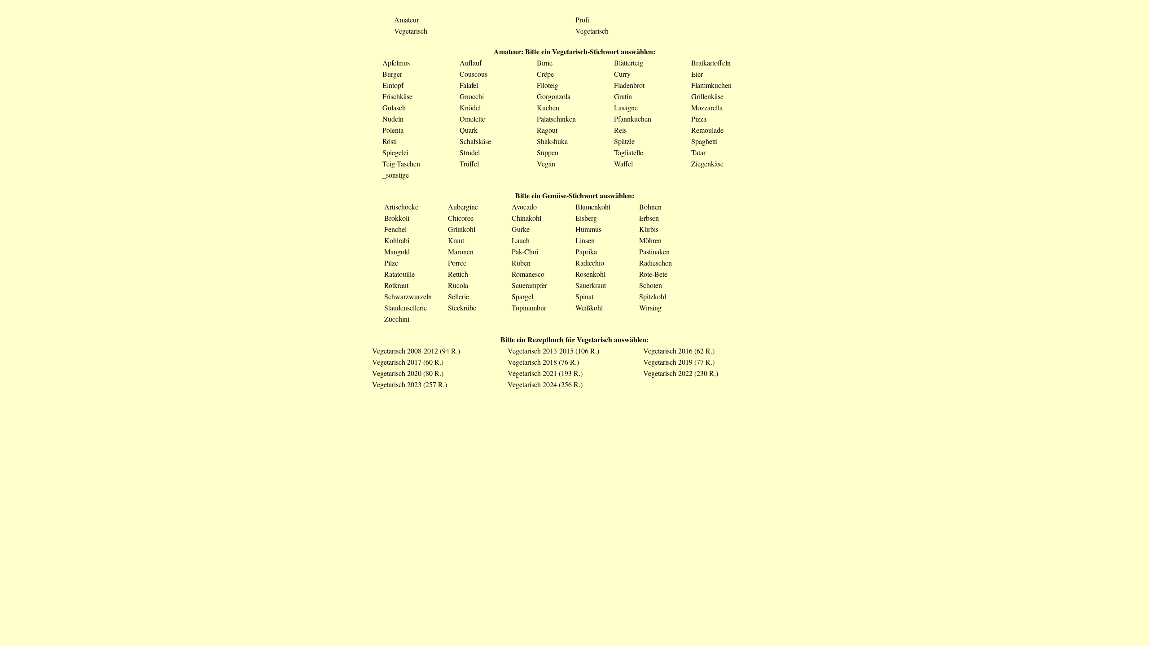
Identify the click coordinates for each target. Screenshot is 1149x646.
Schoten (650, 285)
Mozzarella (707, 107)
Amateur (406, 19)
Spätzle (624, 141)
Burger (392, 74)
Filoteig (547, 85)
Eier (697, 74)
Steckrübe (462, 307)
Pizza (698, 118)
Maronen (461, 251)
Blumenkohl (592, 206)
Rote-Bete (653, 274)
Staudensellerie (405, 307)
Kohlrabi (396, 240)
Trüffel (469, 163)
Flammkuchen (711, 85)
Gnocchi (472, 96)
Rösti (389, 141)
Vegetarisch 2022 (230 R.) (680, 373)
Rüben (521, 262)
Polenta (392, 130)
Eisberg (586, 218)
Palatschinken (556, 118)
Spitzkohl (652, 296)
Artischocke (401, 206)
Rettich (458, 274)
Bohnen (650, 206)
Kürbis (648, 229)
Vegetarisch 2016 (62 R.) (679, 350)
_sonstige (395, 174)
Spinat (584, 296)
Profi (582, 19)
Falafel (469, 85)
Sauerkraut (590, 285)
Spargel (522, 296)
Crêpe (545, 74)
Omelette (472, 118)
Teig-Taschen (401, 163)
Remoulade (707, 130)
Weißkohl (589, 307)
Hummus (588, 229)
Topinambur (529, 307)
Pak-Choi (525, 251)
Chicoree (461, 218)
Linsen (585, 240)
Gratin (623, 96)
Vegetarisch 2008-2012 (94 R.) (416, 350)
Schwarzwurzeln (408, 296)
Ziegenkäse (707, 163)
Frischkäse (397, 96)
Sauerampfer (529, 285)
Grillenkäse (707, 96)
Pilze (391, 262)
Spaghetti (704, 141)
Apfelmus (396, 62)
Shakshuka (552, 141)
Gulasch (394, 107)
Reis (620, 130)
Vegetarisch (410, 30)
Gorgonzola (553, 96)
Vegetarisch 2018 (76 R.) (543, 362)
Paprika (586, 251)
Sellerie (458, 296)
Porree (457, 262)
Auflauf (471, 62)
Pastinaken (654, 251)
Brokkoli (396, 218)
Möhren (650, 240)
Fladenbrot (629, 85)
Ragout (547, 130)
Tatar (698, 152)
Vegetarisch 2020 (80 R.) (407, 373)
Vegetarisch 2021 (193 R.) (545, 373)
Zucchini (396, 318)
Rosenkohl (590, 274)
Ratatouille (399, 274)
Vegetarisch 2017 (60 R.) (407, 362)
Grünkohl (461, 229)
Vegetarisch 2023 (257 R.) (409, 384)
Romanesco (528, 274)
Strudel (470, 152)
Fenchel (395, 229)
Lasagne (626, 107)
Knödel (470, 107)
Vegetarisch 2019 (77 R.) (679, 362)
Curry (622, 74)
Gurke (521, 229)
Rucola (458, 285)
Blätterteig (628, 62)
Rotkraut (396, 285)
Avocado (524, 206)
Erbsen (649, 218)
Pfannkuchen (632, 118)
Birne (545, 62)
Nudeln (392, 118)
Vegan (546, 163)
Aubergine (463, 206)
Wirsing (650, 307)
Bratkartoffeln (711, 62)
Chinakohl (526, 218)
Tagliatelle (628, 152)
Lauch (521, 240)
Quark (469, 130)
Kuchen (548, 107)
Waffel (623, 163)
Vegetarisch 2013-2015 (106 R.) (553, 350)
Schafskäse (475, 141)
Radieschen (655, 262)
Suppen (547, 152)
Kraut (456, 240)
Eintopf (392, 85)
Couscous (473, 74)
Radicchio (589, 262)
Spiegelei (395, 152)
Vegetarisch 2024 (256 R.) (545, 384)
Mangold (397, 251)
